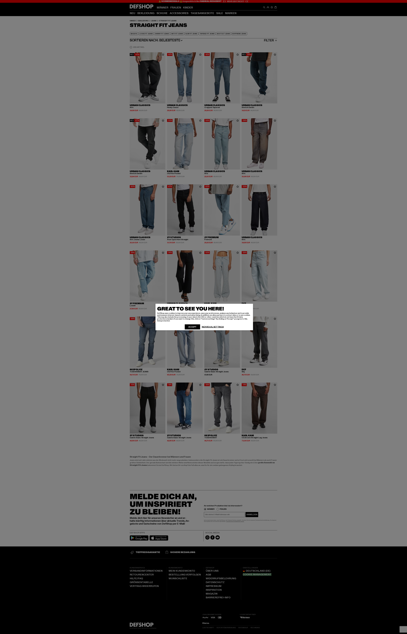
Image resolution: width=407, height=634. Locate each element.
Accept (192, 326)
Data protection (163, 321)
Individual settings (213, 327)
